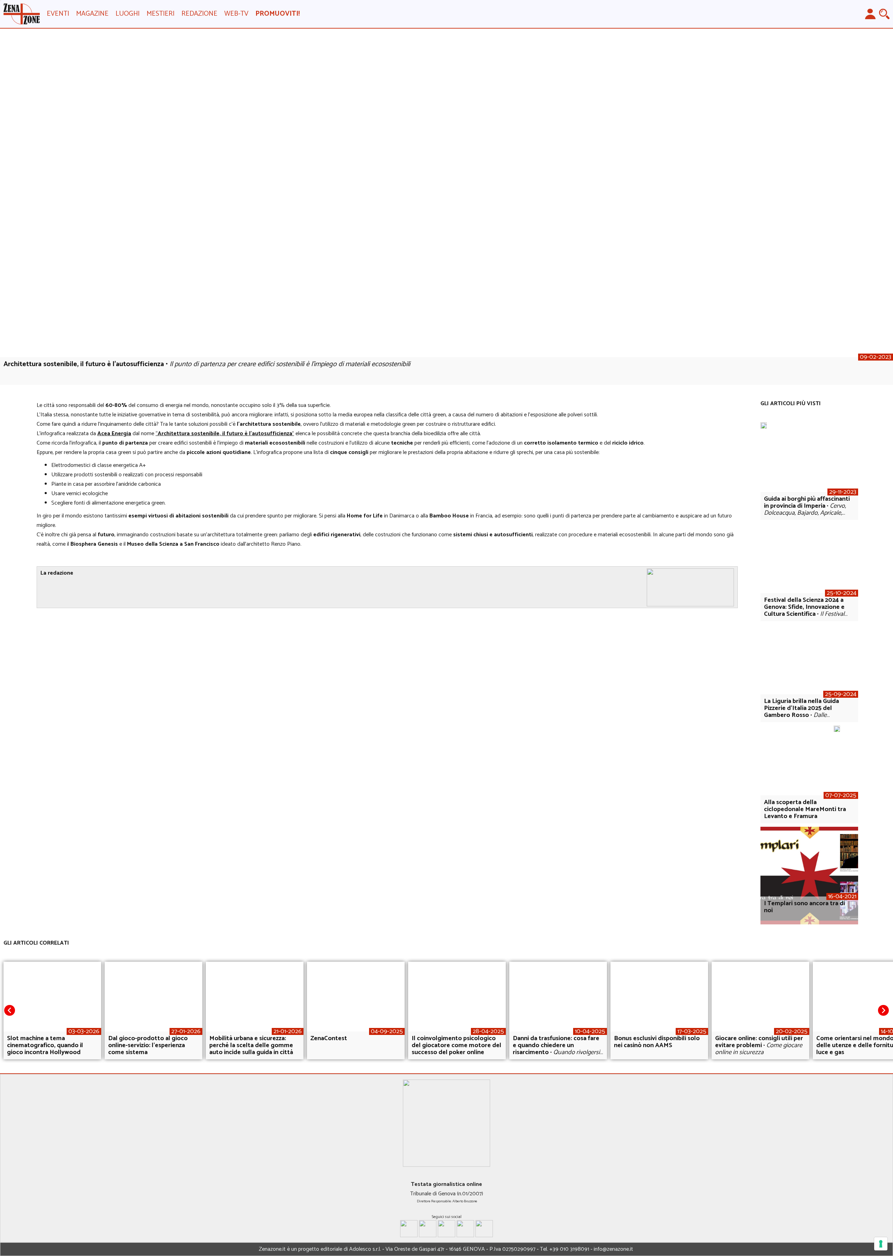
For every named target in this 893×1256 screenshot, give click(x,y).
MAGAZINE (92, 14)
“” (225, 433)
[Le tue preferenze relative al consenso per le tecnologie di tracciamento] (880, 1243)
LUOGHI (127, 14)
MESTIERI (160, 14)
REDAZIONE (199, 14)
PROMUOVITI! (277, 14)
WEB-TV (236, 14)
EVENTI (58, 14)
